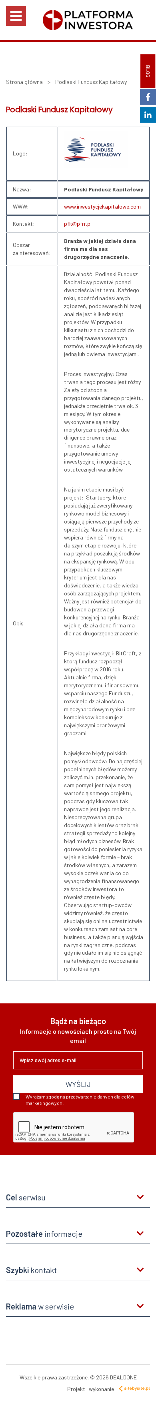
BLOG (148, 71)
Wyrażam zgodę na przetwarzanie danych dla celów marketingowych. (80, 1100)
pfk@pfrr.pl (78, 223)
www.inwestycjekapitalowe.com (102, 206)
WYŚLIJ (78, 1084)
